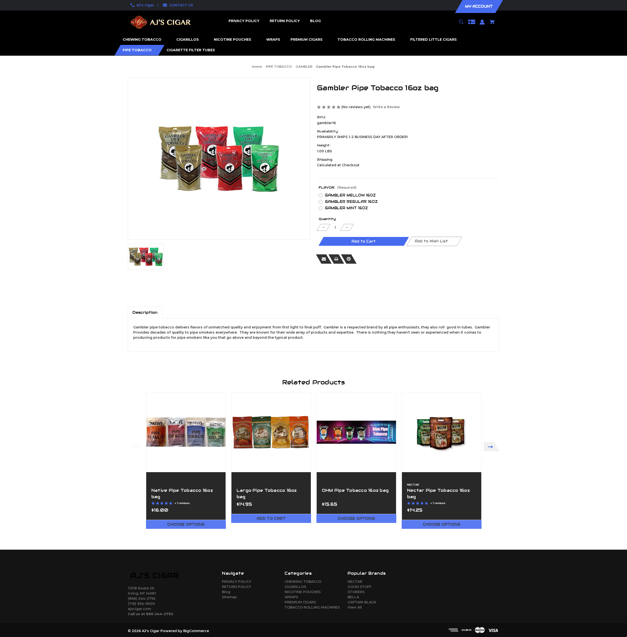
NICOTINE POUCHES (303, 592)
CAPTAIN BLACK (362, 602)
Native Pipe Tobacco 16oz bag (182, 493)
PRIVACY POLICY (236, 581)
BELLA (353, 597)
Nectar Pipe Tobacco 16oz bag (438, 493)
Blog (226, 592)
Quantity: (327, 219)
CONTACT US (181, 5)
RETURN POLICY (236, 587)
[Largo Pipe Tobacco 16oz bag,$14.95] (271, 432)
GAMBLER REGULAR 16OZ (351, 201)
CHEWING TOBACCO (303, 581)
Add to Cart (271, 518)
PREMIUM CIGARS (300, 602)
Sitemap (229, 597)
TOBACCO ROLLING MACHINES (312, 607)
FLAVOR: (337, 187)
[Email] (323, 259)
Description (145, 312)
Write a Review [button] (386, 107)
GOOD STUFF (360, 587)
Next (491, 446)
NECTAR (355, 581)
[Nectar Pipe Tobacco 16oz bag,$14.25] (441, 432)
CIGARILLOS (295, 587)
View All (355, 607)
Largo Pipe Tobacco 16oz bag (267, 493)
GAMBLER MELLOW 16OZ (350, 195)
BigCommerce (196, 631)
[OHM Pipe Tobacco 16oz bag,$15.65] (356, 432)
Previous (135, 446)
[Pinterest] (348, 259)
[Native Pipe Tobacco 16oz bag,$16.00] (186, 432)
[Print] (336, 259)
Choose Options (186, 524)
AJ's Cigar (145, 5)
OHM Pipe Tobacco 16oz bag (355, 490)
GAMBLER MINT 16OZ (346, 208)
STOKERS (356, 592)
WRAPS (291, 597)
